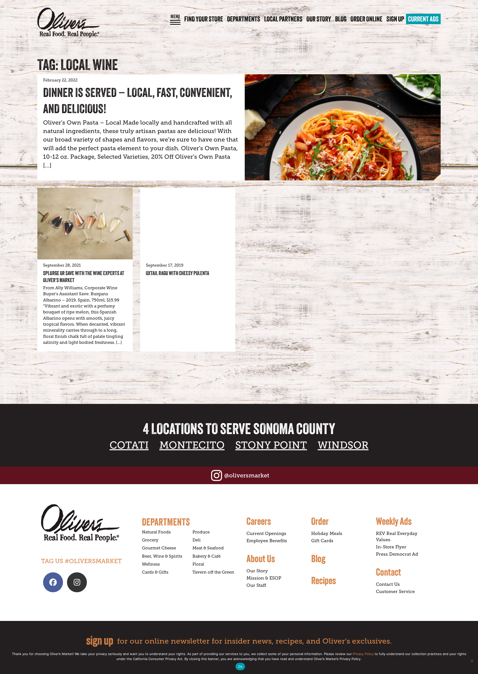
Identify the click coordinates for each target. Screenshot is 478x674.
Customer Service (395, 591)
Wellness (151, 564)
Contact (388, 572)
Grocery (150, 540)
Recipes (323, 580)
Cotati (129, 445)
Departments (243, 19)
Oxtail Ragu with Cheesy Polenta (177, 273)
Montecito (192, 445)
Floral (198, 564)
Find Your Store (203, 19)
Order (320, 521)
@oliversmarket (246, 475)
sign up (99, 640)
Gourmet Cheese (159, 548)
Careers (258, 521)
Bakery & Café (206, 556)
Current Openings (266, 533)
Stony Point (271, 445)
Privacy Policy (363, 654)
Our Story (318, 19)
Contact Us (388, 584)
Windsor (343, 445)
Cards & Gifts (155, 572)
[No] (471, 660)
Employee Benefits (266, 540)
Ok (240, 667)
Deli (196, 540)
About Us (260, 558)
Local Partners (283, 19)
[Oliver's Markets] (68, 22)
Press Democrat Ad (397, 554)
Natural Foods (156, 532)
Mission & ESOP (263, 578)
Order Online (366, 19)
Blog (341, 19)
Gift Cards (322, 540)
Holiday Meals (326, 533)
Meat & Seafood (208, 548)
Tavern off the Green (213, 572)
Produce (201, 532)
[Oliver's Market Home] (87, 523)
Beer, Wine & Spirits (162, 556)
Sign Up (395, 19)
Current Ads (423, 19)
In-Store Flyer (391, 546)
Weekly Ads (394, 521)
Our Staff (256, 585)
